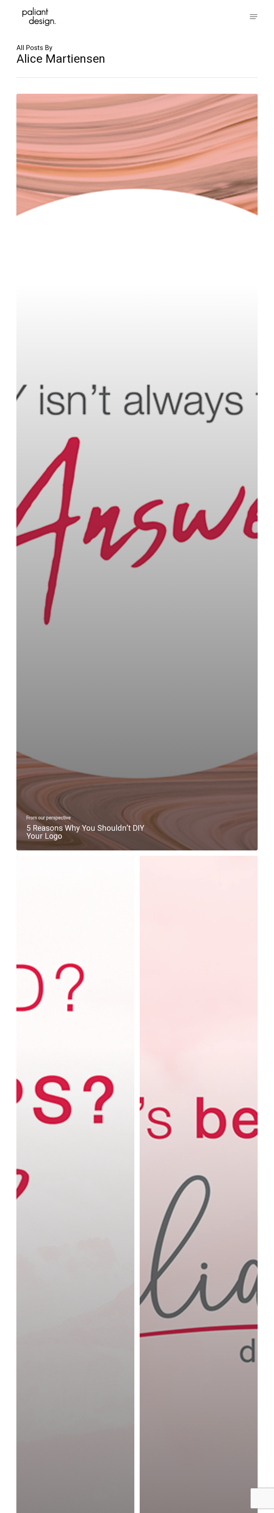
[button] (253, 16)
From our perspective (48, 818)
